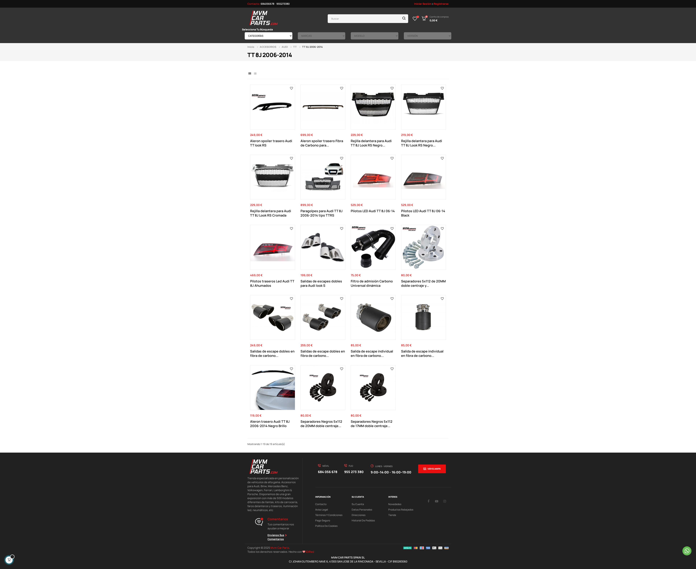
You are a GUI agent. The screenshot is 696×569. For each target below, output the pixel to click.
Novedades (394, 504)
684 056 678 (327, 472)
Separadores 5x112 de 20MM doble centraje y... (423, 283)
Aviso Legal (321, 509)
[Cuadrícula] (249, 73)
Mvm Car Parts (280, 548)
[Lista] (255, 73)
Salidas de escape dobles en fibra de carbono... (272, 353)
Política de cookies (326, 526)
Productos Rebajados (400, 509)
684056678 (267, 3)
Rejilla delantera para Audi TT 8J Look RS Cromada (270, 213)
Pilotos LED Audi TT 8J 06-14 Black (423, 213)
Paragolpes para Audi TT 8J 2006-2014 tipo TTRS (322, 213)
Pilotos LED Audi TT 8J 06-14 (373, 211)
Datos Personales (362, 509)
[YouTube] (436, 501)
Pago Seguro (322, 520)
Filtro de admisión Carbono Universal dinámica (372, 283)
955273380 (283, 3)
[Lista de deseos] (415, 19)
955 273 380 (354, 472)
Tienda (392, 515)
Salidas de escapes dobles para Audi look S (321, 283)
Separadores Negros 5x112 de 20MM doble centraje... (321, 423)
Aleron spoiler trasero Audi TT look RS (271, 143)
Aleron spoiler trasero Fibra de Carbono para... (322, 143)
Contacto (320, 504)
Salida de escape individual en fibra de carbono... (372, 353)
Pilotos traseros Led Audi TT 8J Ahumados (272, 283)
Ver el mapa (434, 468)
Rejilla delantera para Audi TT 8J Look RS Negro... (371, 143)
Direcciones (358, 515)
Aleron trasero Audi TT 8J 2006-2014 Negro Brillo (270, 423)
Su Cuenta (358, 504)
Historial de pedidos (363, 520)
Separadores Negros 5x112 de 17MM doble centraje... (371, 423)
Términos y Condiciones (328, 515)
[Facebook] (428, 501)
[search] (404, 18)
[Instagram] (445, 501)
